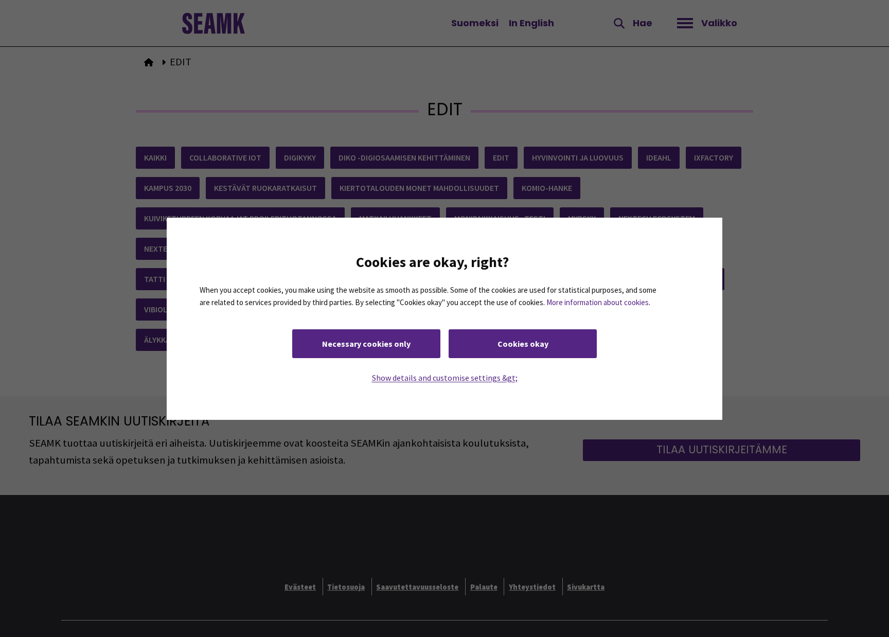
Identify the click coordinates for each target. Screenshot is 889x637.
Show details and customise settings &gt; (445, 377)
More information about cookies (597, 302)
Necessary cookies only (366, 343)
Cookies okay (522, 343)
